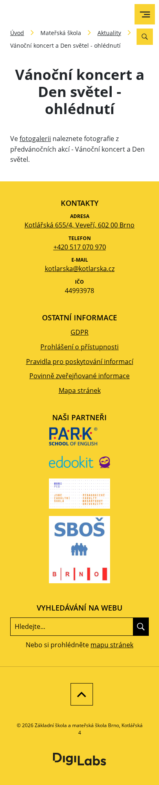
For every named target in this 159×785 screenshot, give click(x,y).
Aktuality (109, 33)
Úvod (17, 33)
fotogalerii (35, 138)
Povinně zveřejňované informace (79, 375)
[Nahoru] (79, 694)
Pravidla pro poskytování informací (79, 361)
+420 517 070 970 (79, 247)
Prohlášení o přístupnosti (79, 346)
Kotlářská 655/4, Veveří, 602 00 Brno (79, 225)
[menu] (145, 14)
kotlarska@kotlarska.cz (80, 268)
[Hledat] (141, 626)
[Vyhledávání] (145, 37)
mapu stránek (112, 644)
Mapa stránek (80, 390)
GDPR (79, 332)
